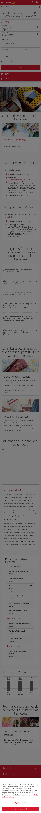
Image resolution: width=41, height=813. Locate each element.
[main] (20, 795)
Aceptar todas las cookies (20, 809)
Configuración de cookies (20, 803)
